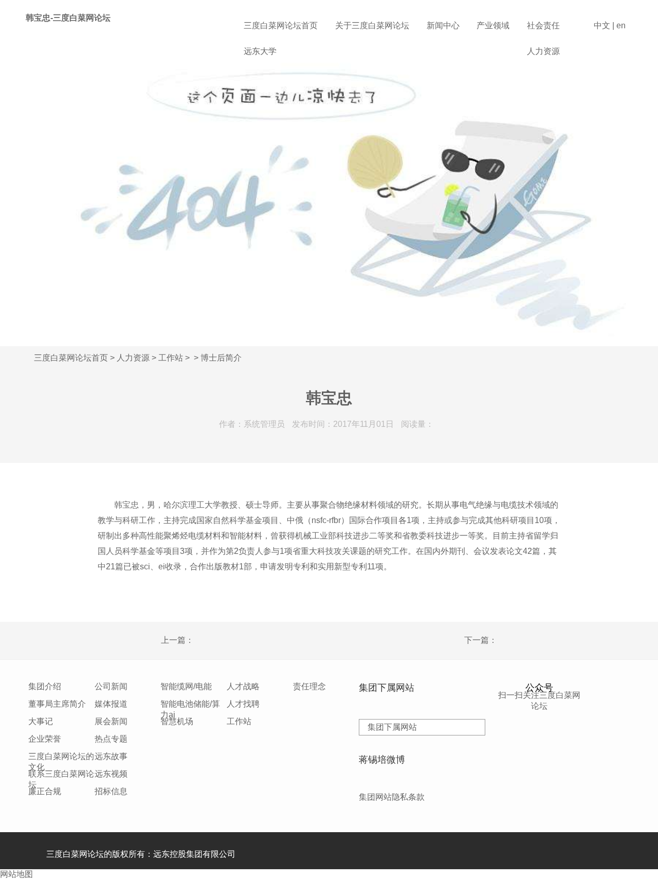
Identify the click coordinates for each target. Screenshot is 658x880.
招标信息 (111, 791)
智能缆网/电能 (186, 686)
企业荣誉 (44, 738)
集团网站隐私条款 (392, 797)
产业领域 (493, 25)
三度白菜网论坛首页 (281, 25)
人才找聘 (243, 703)
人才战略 (243, 686)
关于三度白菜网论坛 (372, 25)
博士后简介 (221, 357)
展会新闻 (111, 721)
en (621, 25)
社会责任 (543, 25)
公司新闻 (111, 686)
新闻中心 (443, 25)
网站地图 (16, 874)
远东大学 (260, 51)
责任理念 (309, 686)
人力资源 (543, 51)
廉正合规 (44, 791)
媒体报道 (111, 703)
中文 (602, 25)
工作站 (170, 357)
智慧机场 (176, 721)
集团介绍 (44, 686)
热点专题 (111, 738)
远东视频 (111, 773)
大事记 (40, 721)
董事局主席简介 (57, 703)
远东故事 (111, 756)
